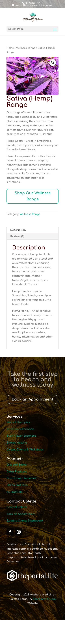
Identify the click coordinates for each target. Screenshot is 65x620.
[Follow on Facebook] (10, 532)
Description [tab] (18, 230)
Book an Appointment (32, 399)
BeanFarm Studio (44, 599)
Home (10, 48)
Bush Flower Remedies (21, 478)
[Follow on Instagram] (18, 532)
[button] (52, 62)
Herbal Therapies (18, 422)
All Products (14, 492)
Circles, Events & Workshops (25, 449)
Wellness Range (25, 48)
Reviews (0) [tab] (17, 236)
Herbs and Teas (16, 485)
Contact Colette (16, 507)
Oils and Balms (16, 464)
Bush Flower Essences (21, 435)
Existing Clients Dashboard (24, 520)
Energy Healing (16, 442)
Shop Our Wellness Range (33, 196)
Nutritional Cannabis (20, 429)
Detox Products (16, 471)
